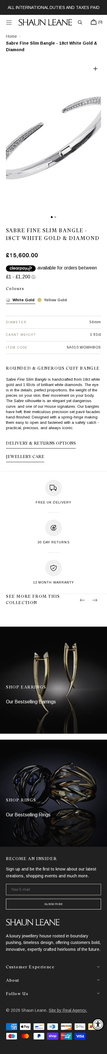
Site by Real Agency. (68, 1010)
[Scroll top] (98, 1045)
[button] (8, 22)
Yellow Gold (55, 300)
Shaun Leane (33, 1010)
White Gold (23, 300)
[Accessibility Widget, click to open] (98, 1024)
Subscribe (53, 904)
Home (11, 36)
